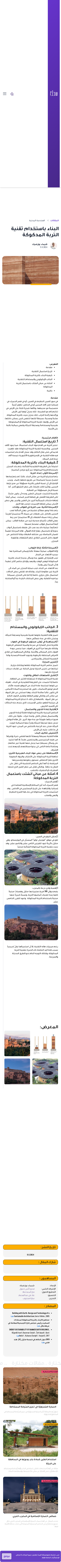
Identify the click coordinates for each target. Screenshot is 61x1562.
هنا (12, 1316)
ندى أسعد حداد (28, 1291)
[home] (54, 93)
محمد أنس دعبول (26, 1288)
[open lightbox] (31, 606)
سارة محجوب (28, 1298)
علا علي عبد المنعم (26, 1295)
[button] (4, 93)
